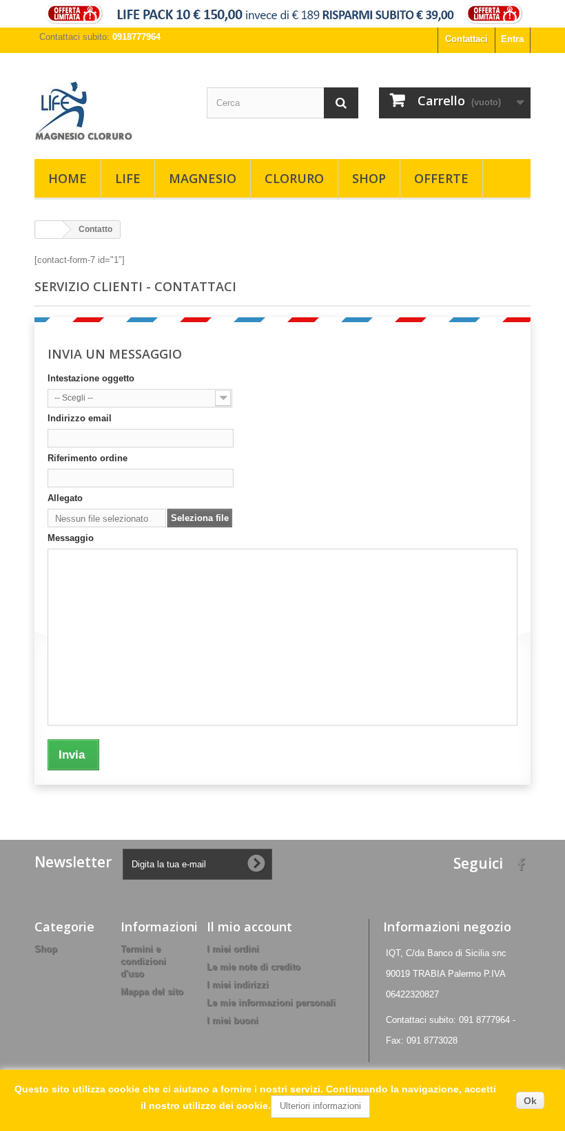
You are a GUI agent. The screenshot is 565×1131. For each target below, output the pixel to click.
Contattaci (466, 39)
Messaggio (71, 538)
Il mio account (249, 926)
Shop (369, 178)
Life (128, 178)
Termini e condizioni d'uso (143, 961)
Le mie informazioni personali (271, 1002)
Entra (512, 39)
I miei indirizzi (238, 985)
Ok (530, 1100)
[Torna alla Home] (49, 229)
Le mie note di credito (253, 967)
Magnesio (202, 178)
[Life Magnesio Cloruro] (110, 111)
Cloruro (294, 178)
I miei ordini (233, 949)
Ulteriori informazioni (320, 1106)
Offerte (441, 178)
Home (67, 178)
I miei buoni (232, 1020)
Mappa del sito (152, 991)
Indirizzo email (80, 418)
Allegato (65, 498)
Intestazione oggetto (91, 378)
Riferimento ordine (87, 458)
